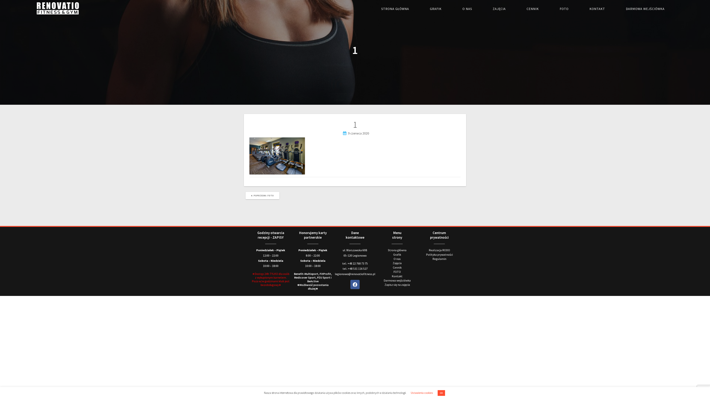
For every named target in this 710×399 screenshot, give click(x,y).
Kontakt (597, 9)
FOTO (564, 9)
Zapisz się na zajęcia (397, 285)
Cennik (533, 9)
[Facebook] (355, 284)
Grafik (436, 9)
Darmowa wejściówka (645, 9)
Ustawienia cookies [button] (422, 393)
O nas (467, 9)
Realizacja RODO (439, 250)
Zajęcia (499, 9)
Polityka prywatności (439, 254)
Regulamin (439, 259)
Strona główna (395, 9)
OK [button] (441, 393)
